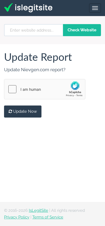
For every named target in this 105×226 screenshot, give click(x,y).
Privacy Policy (16, 217)
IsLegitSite (38, 210)
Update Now (24, 111)
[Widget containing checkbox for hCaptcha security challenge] (44, 89)
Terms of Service (47, 217)
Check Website (82, 30)
